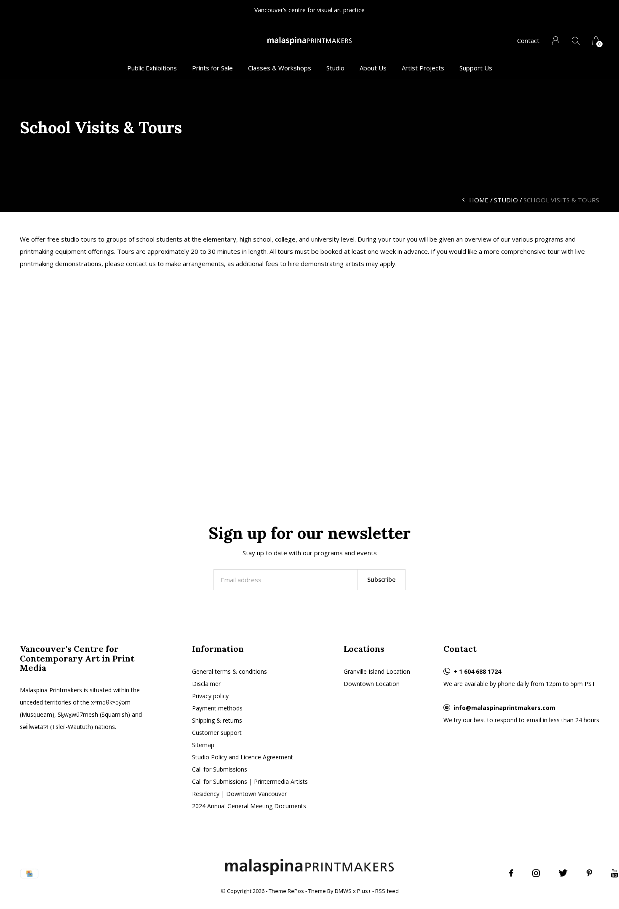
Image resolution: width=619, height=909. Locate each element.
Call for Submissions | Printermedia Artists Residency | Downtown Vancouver (250, 787)
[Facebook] (511, 873)
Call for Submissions (219, 769)
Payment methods (217, 708)
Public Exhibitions (152, 68)
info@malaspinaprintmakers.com (504, 708)
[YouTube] (614, 873)
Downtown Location (372, 684)
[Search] (576, 40)
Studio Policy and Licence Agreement (242, 757)
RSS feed (387, 891)
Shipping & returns (217, 720)
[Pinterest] (589, 873)
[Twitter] (563, 873)
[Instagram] (536, 873)
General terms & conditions (229, 671)
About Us (373, 68)
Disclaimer (206, 684)
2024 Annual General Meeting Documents (249, 806)
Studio (335, 68)
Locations (364, 648)
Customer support (217, 733)
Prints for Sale (212, 68)
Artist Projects (423, 68)
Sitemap (203, 745)
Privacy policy (210, 696)
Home (478, 200)
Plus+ (364, 891)
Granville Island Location (377, 671)
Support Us (475, 68)
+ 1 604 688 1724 (477, 671)
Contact (528, 40)
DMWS (343, 891)
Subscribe (381, 580)
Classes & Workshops (279, 68)
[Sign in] (555, 40)
